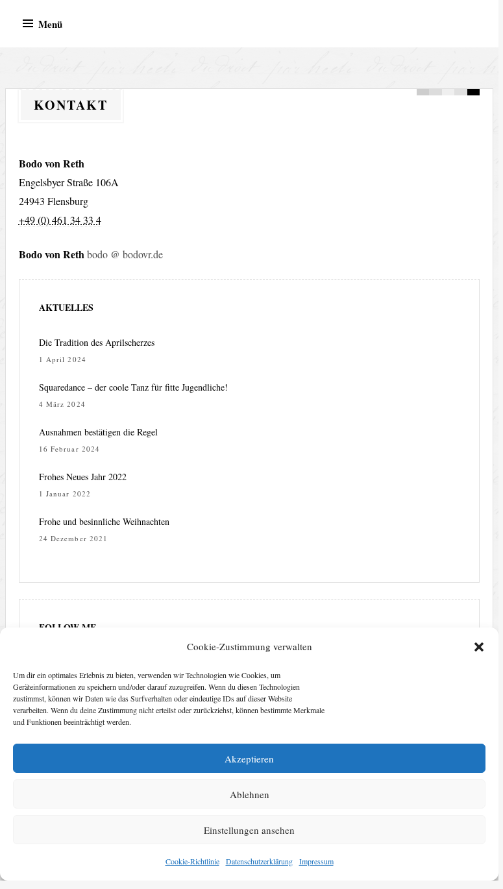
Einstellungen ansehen (249, 829)
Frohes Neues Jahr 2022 (83, 476)
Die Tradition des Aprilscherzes (96, 342)
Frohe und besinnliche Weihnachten (104, 521)
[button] (478, 646)
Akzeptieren (249, 758)
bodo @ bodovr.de (125, 254)
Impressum (316, 861)
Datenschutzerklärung (259, 861)
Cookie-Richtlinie (192, 861)
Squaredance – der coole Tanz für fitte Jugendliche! (133, 387)
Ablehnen (249, 794)
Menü (50, 24)
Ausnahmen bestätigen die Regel (98, 432)
